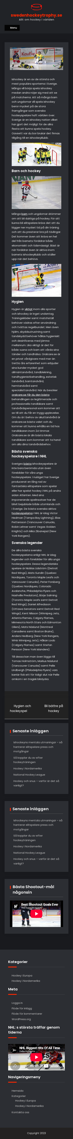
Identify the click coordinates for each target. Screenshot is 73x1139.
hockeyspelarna (22, 513)
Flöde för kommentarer (27, 1014)
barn (24, 214)
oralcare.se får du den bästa (30, 395)
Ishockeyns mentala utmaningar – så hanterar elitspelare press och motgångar (37, 746)
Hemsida (17, 1091)
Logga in (17, 1003)
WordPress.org (21, 1019)
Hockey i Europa (22, 975)
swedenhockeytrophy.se (36, 15)
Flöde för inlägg (22, 1008)
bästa (28, 464)
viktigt (29, 309)
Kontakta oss (20, 1112)
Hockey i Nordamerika (27, 768)
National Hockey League (29, 774)
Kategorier (19, 1096)
